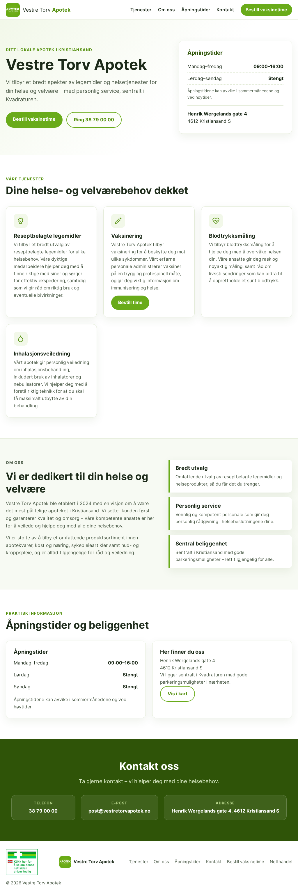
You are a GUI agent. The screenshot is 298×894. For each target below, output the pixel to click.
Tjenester (140, 10)
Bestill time (130, 302)
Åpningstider (195, 10)
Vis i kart (177, 693)
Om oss (166, 10)
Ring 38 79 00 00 (94, 119)
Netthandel (281, 861)
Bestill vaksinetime (266, 10)
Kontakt (225, 10)
